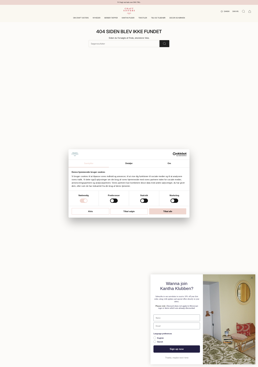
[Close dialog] (252, 277)
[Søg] (164, 43)
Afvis (90, 211)
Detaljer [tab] (129, 163)
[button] (81, 18)
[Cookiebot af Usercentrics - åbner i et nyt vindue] (175, 154)
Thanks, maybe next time (177, 357)
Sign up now (177, 349)
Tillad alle (167, 211)
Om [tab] (169, 163)
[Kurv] (250, 11)
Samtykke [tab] (88, 163)
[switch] (114, 201)
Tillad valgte (129, 211)
